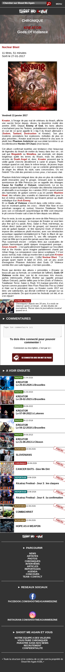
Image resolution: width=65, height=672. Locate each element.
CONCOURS (32, 574)
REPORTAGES (33, 569)
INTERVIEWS (33, 563)
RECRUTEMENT (32, 645)
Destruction (30, 133)
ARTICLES (32, 566)
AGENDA (32, 571)
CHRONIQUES (32, 561)
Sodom (6, 133)
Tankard (17, 133)
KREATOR (32, 28)
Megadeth (16, 154)
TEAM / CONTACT (32, 576)
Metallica (31, 154)
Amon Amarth (9, 247)
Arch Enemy (23, 200)
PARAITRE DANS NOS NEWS (32, 643)
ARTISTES (32, 556)
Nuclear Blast (10, 47)
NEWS (32, 553)
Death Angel (20, 159)
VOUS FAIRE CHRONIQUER (33, 640)
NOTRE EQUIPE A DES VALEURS (32, 638)
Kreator (6, 120)
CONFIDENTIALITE (32, 648)
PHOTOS (32, 558)
